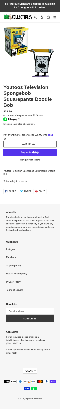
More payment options (30, 160)
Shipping (7, 124)
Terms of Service (14, 290)
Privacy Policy (13, 281)
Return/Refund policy (16, 273)
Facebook (11, 257)
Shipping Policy (14, 265)
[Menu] (55, 17)
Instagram (11, 249)
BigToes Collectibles (33, 399)
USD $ (29, 370)
